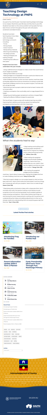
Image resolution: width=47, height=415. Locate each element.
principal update (14, 336)
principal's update (7, 336)
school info (15, 18)
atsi (9, 329)
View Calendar (6, 301)
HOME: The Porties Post (23, 208)
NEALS (20, 412)
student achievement (7, 343)
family (10, 331)
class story (10, 18)
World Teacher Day (12, 292)
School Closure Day (12, 299)
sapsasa (20, 336)
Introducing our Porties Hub (32, 237)
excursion (5, 331)
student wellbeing (16, 343)
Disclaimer (28, 412)
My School (17, 412)
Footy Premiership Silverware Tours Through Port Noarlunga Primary (34, 264)
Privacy (32, 412)
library (13, 334)
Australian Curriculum (11, 412)
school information (7, 338)
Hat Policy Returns (11, 280)
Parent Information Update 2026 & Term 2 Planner (12, 263)
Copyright (24, 412)
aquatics (5, 329)
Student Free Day (11, 284)
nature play (17, 334)
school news (14, 338)
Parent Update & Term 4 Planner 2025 (12, 324)
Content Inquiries (37, 412)
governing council (7, 334)
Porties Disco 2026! (12, 295)
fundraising (14, 331)
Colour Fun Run (11, 288)
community (18, 329)
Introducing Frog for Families (11, 237)
